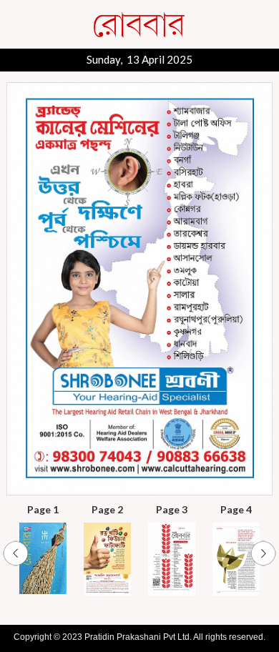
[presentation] (15, 554)
